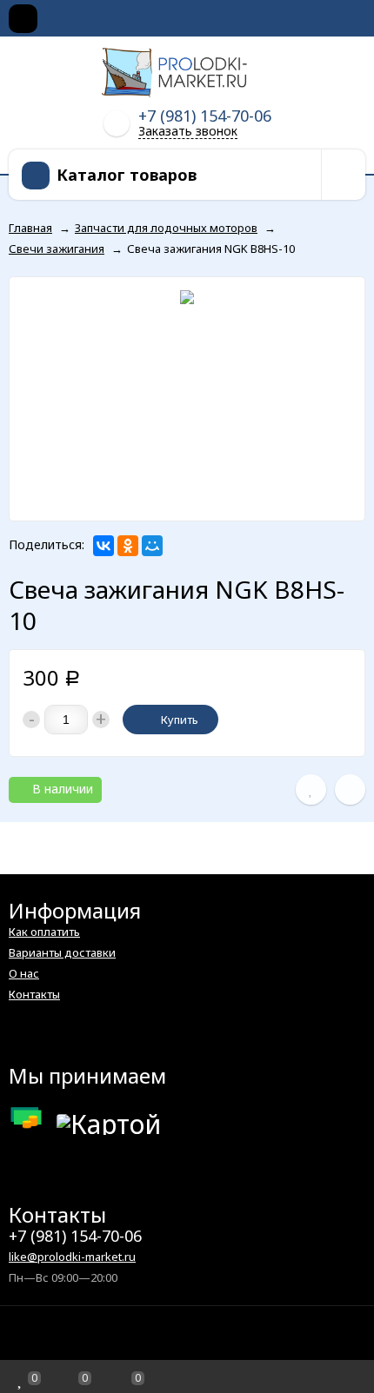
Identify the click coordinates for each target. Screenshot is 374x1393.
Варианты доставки (62, 952)
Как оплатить (44, 931)
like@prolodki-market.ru (72, 1256)
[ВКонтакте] (103, 545)
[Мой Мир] (152, 545)
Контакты (34, 994)
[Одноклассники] (127, 545)
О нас (24, 973)
